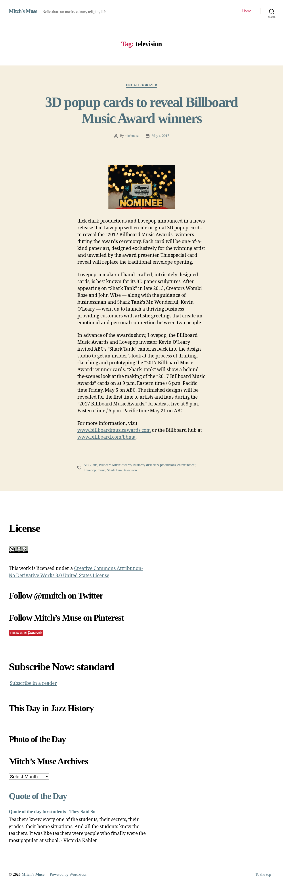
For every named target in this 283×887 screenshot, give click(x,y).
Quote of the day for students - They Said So (52, 811)
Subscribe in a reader (33, 683)
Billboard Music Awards (115, 465)
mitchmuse (132, 136)
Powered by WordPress (68, 874)
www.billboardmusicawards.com (114, 430)
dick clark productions (161, 465)
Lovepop (90, 470)
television (130, 470)
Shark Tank (114, 470)
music (101, 470)
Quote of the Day (38, 796)
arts (95, 465)
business (139, 465)
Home (246, 11)
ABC (87, 465)
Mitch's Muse (23, 11)
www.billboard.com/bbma (106, 437)
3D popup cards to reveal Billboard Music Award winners (141, 110)
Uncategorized (141, 85)
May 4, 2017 (160, 136)
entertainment (186, 465)
